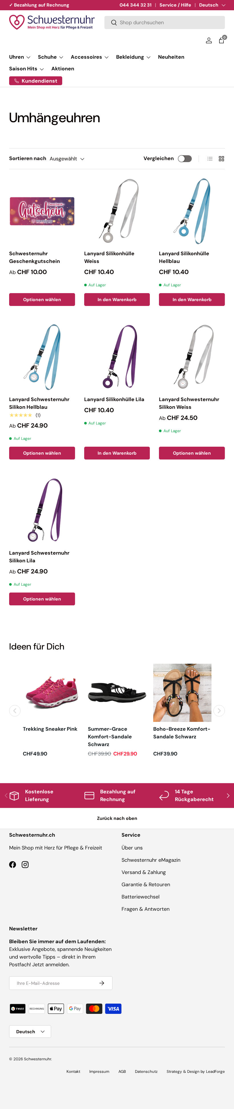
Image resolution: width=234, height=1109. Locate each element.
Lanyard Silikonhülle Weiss (109, 257)
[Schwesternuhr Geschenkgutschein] (42, 211)
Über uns (132, 847)
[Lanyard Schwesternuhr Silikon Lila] (42, 511)
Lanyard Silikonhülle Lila (114, 399)
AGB (122, 1071)
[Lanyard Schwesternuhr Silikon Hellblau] (42, 357)
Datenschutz (146, 1071)
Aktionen (62, 68)
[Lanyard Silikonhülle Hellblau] (192, 211)
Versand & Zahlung (144, 872)
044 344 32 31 (136, 5)
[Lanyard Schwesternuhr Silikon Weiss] (192, 357)
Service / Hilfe (175, 5)
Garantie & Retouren (146, 884)
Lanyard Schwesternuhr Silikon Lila (39, 557)
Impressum (99, 1071)
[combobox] (164, 22)
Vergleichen (159, 158)
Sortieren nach (27, 158)
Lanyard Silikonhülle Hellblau (184, 257)
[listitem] (52, 710)
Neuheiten (171, 57)
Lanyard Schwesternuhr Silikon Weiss (189, 403)
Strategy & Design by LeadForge (196, 1071)
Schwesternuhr (37, 1059)
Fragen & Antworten (146, 909)
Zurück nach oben (117, 818)
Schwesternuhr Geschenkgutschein (34, 257)
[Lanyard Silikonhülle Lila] (117, 357)
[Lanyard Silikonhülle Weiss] (117, 211)
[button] (221, 40)
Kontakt (73, 1071)
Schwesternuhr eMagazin (151, 860)
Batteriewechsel (141, 896)
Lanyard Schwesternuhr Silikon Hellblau (39, 403)
